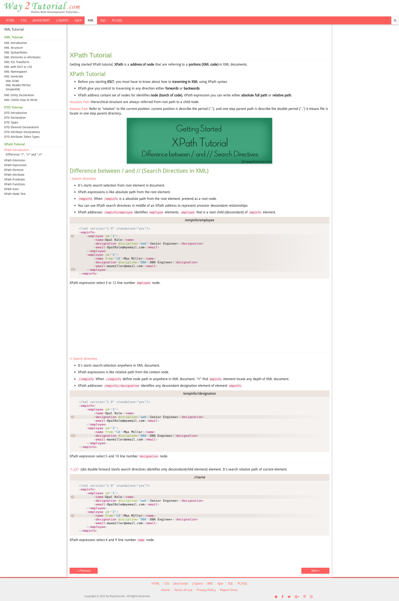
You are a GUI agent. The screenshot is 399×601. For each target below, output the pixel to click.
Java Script (181, 583)
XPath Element (13, 170)
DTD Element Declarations (21, 127)
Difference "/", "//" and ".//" (24, 154)
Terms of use (183, 590)
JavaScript (41, 20)
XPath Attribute (14, 174)
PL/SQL (117, 20)
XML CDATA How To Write (21, 100)
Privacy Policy (206, 590)
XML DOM (12, 81)
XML (91, 20)
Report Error (229, 590)
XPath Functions (14, 184)
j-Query (63, 20)
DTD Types (11, 122)
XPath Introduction (16, 150)
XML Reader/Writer (18, 85)
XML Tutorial (14, 29)
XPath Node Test (15, 193)
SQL (103, 20)
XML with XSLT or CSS (18, 66)
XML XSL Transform (17, 62)
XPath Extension (14, 160)
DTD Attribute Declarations (22, 132)
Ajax (78, 20)
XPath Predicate (14, 179)
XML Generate (13, 76)
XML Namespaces (15, 71)
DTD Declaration (15, 117)
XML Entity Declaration (19, 95)
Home (165, 590)
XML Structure (13, 47)
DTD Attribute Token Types (21, 136)
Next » (315, 570)
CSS (24, 20)
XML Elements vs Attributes (22, 57)
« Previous (83, 570)
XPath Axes (11, 189)
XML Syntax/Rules (15, 52)
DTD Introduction (15, 112)
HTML (10, 20)
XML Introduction (15, 43)
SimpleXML (13, 89)
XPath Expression (15, 165)
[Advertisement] (199, 35)
